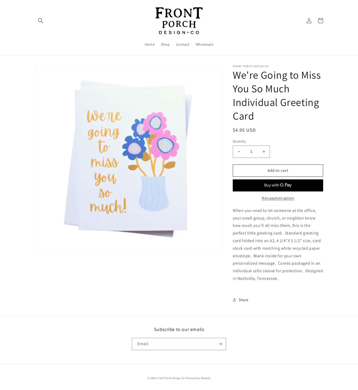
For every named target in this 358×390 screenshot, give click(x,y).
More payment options (278, 198)
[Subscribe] (220, 344)
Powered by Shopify (198, 378)
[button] (40, 20)
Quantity (239, 141)
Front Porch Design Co (171, 378)
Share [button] (243, 299)
